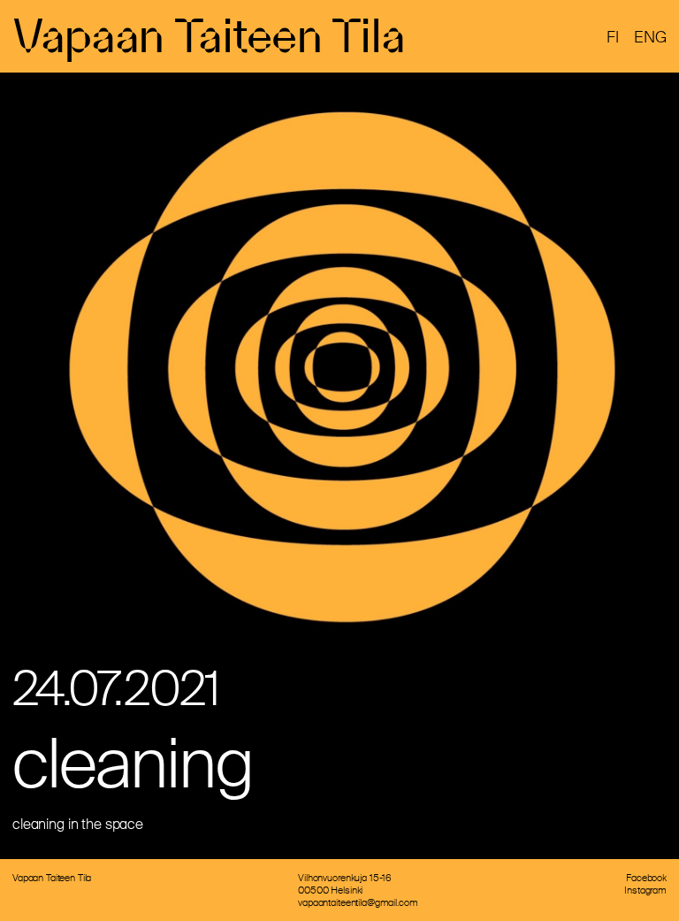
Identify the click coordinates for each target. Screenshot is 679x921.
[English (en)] (650, 38)
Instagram (645, 890)
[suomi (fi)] (612, 38)
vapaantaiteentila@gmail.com (357, 902)
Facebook (646, 877)
